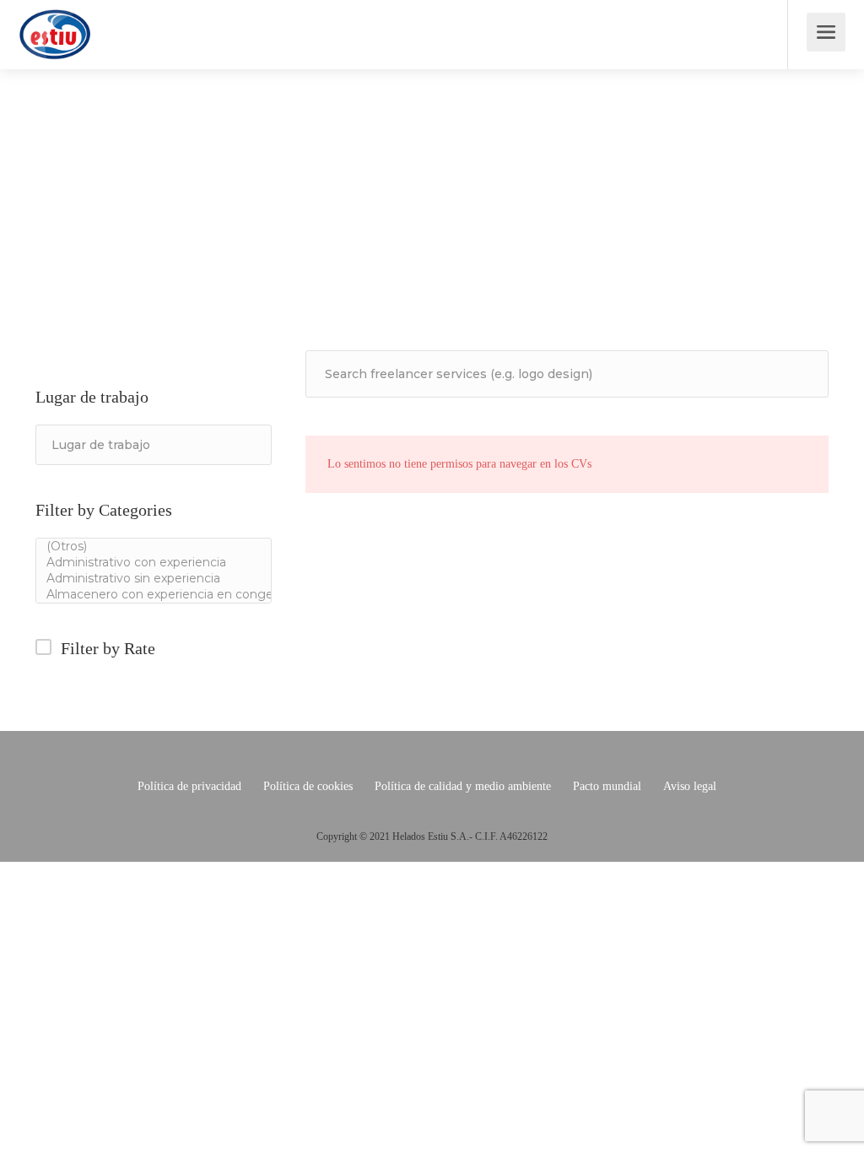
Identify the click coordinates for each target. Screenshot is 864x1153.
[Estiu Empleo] (55, 46)
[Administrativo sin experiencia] (153, 579)
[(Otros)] (153, 547)
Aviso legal (689, 786)
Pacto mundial (607, 786)
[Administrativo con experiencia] (153, 563)
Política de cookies (308, 786)
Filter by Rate (108, 648)
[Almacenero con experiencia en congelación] (153, 595)
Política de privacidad (189, 786)
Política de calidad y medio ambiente (463, 786)
